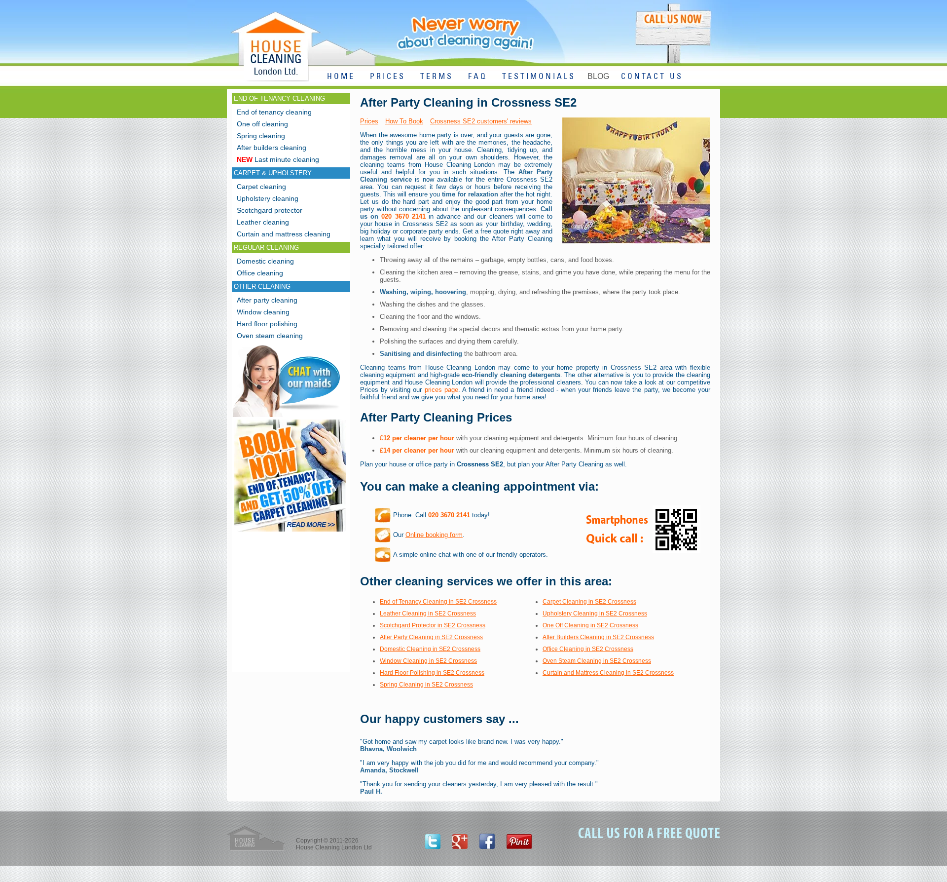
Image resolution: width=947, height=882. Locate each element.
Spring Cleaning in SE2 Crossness (426, 684)
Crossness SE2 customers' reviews (481, 121)
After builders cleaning (271, 148)
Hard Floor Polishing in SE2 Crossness (432, 672)
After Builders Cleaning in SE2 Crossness (598, 637)
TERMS (436, 76)
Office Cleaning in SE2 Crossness (588, 649)
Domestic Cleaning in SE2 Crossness (430, 649)
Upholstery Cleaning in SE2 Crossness (595, 613)
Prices (369, 121)
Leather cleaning (263, 222)
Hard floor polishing (267, 324)
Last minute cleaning (278, 159)
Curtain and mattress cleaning (283, 234)
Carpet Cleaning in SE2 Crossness (589, 601)
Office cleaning (260, 273)
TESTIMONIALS (539, 76)
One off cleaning (262, 124)
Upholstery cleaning (267, 198)
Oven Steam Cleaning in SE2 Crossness (597, 660)
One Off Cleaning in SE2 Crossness (590, 625)
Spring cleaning (261, 136)
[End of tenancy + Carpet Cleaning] (290, 531)
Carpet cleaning (261, 187)
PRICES (387, 76)
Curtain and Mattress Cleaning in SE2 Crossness (608, 672)
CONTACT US (652, 76)
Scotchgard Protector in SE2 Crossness (432, 625)
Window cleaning (263, 312)
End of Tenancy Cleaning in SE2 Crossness (438, 601)
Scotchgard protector (269, 210)
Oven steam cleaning (270, 336)
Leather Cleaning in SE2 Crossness (428, 613)
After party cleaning (267, 300)
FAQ (477, 76)
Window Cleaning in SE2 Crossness (428, 660)
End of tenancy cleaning (274, 112)
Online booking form (434, 534)
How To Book (404, 121)
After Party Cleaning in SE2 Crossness (431, 637)
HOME (341, 76)
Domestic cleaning (265, 261)
